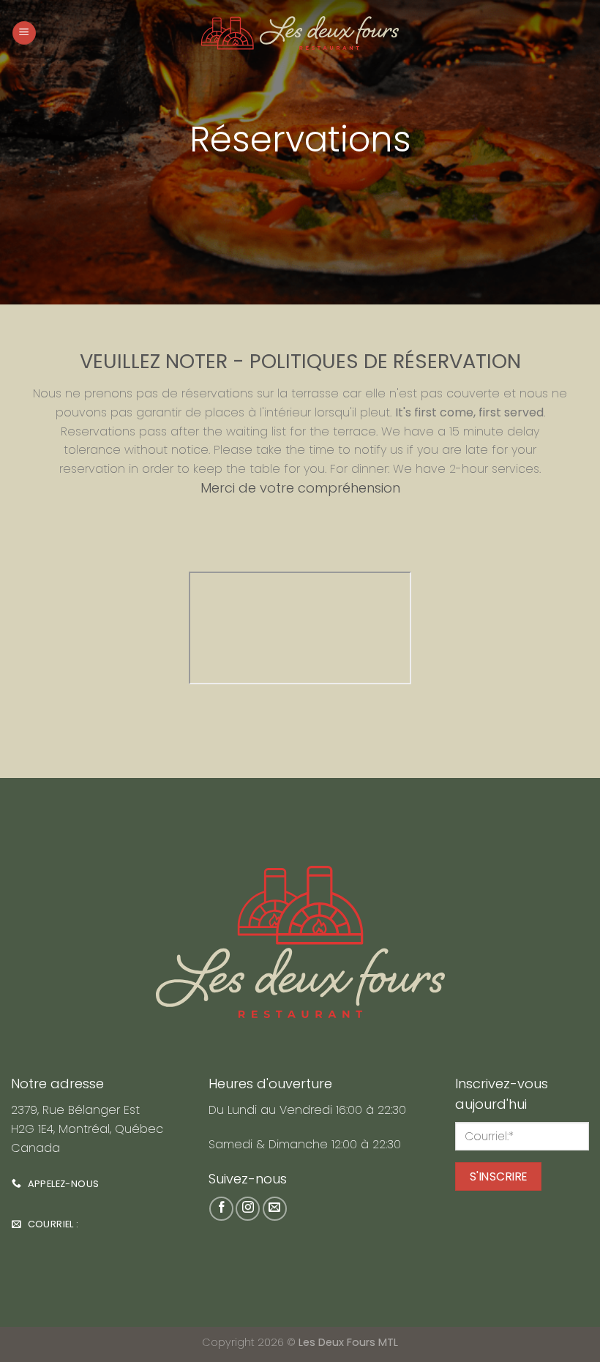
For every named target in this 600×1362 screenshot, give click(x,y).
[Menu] (24, 33)
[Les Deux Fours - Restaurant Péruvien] (300, 33)
